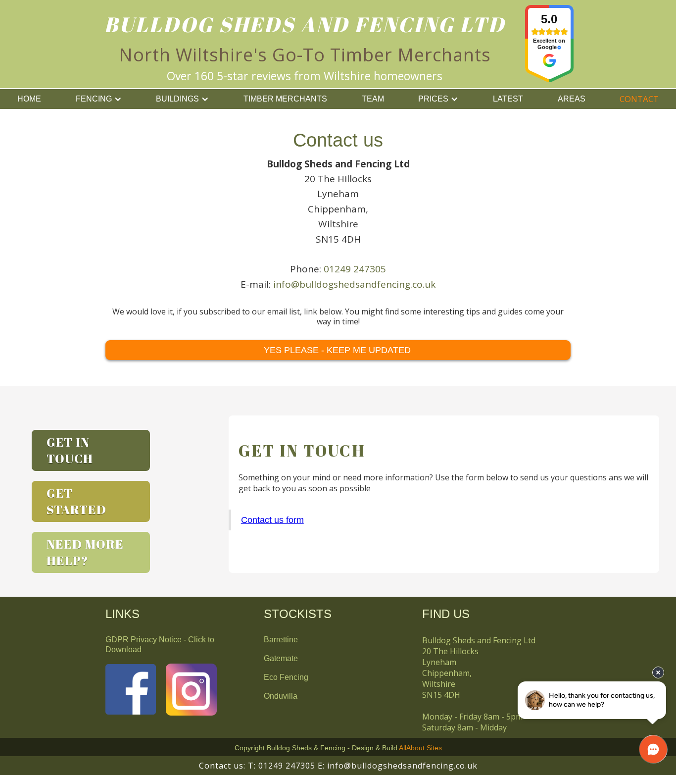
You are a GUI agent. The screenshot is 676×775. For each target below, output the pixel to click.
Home (29, 99)
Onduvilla (280, 696)
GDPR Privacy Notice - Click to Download (159, 644)
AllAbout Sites (420, 748)
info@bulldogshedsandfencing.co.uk (354, 284)
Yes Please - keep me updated (337, 350)
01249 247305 (355, 268)
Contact (639, 98)
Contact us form (272, 520)
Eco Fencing (286, 677)
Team (373, 99)
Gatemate (281, 658)
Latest (508, 99)
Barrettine (281, 639)
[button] (99, 99)
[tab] (91, 450)
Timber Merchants (285, 99)
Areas (571, 99)
